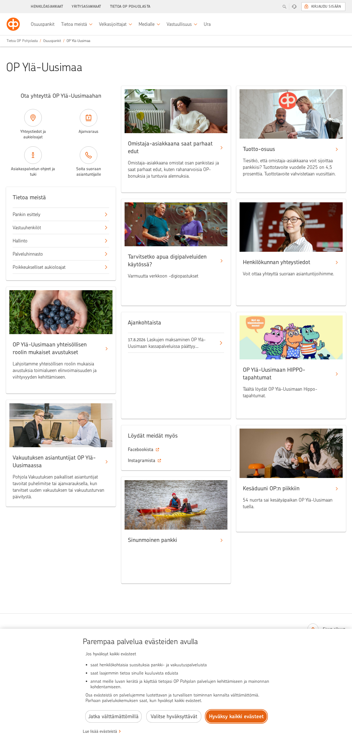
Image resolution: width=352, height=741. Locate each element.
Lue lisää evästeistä (100, 731)
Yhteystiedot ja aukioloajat (33, 134)
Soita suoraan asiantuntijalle (88, 171)
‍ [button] (140, 449)
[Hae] (284, 6)
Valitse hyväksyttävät (174, 716)
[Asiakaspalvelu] (294, 6)
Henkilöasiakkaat (47, 6)
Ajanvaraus (88, 131)
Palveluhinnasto (28, 254)
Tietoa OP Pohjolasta (130, 6)
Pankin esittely (26, 214)
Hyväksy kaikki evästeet (236, 716)
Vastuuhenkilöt (27, 227)
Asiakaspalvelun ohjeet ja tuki (33, 171)
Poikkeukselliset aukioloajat (39, 267)
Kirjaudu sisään (326, 6)
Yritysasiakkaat (86, 6)
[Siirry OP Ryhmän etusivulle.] (13, 24)
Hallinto (20, 241)
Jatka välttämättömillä (113, 716)
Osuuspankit (52, 41)
